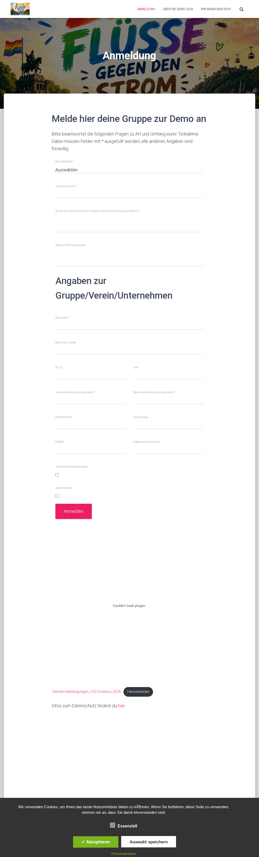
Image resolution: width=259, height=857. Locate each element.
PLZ (58, 367)
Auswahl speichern (149, 842)
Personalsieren (123, 853)
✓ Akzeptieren (95, 842)
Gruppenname (65, 186)
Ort (135, 367)
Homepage (140, 417)
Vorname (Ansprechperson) (75, 392)
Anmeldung (146, 9)
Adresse (61, 317)
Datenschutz (63, 488)
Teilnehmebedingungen (72, 466)
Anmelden (73, 511)
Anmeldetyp (64, 161)
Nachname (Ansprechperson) (154, 392)
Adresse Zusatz (65, 342)
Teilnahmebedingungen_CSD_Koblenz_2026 (86, 692)
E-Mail (59, 442)
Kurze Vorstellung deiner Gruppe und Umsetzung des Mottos (97, 211)
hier (121, 705)
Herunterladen (138, 692)
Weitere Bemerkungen (70, 245)
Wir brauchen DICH (216, 9)
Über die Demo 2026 (178, 9)
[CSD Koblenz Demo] (20, 9)
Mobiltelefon (64, 417)
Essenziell (127, 826)
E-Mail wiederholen (146, 442)
